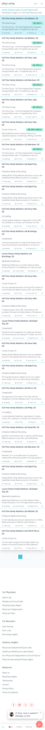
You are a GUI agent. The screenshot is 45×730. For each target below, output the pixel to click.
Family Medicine (9, 10)
